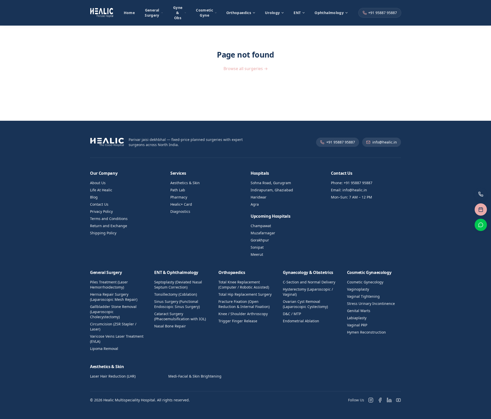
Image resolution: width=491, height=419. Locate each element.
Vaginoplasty (358, 289)
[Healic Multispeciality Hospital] (102, 12)
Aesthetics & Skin (185, 182)
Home (129, 12)
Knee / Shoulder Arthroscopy (243, 313)
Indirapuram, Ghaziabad (272, 190)
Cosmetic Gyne (204, 13)
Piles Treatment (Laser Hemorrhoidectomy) (109, 285)
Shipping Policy (103, 232)
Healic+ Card (181, 204)
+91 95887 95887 (382, 12)
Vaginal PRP (357, 325)
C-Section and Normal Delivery (309, 282)
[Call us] (481, 194)
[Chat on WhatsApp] (481, 225)
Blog (94, 197)
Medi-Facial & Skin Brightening (194, 376)
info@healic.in (384, 142)
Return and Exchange (108, 225)
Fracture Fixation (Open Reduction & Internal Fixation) (244, 304)
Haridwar (258, 197)
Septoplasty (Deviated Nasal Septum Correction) (178, 285)
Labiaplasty (356, 317)
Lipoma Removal (104, 348)
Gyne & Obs (177, 12)
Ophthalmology (329, 12)
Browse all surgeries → (246, 68)
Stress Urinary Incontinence (371, 303)
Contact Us (99, 204)
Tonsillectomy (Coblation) (175, 294)
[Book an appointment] (481, 209)
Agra (255, 204)
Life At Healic (101, 190)
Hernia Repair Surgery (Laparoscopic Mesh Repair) (113, 297)
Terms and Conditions (109, 218)
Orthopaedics (238, 12)
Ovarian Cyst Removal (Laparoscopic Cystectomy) (305, 304)
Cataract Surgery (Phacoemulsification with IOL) (180, 316)
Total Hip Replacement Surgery (245, 294)
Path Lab (177, 190)
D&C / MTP (292, 313)
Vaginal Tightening (363, 296)
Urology (272, 12)
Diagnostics (180, 211)
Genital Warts (358, 310)
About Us (98, 182)
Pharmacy (178, 197)
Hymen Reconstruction (366, 332)
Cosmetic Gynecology (365, 282)
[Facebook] (380, 400)
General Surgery (152, 13)
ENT (297, 12)
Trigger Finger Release (237, 320)
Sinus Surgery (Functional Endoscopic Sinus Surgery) (177, 304)
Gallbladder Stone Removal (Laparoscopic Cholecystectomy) (113, 311)
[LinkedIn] (389, 400)
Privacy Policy (101, 211)
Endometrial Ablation (301, 320)
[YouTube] (398, 400)
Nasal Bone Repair (170, 326)
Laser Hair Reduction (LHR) (113, 376)
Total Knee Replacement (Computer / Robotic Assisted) (243, 285)
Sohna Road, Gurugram (271, 182)
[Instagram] (370, 400)
